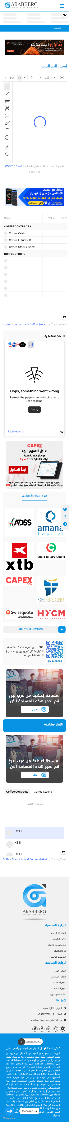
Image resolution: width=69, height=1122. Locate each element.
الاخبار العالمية (59, 939)
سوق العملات (59, 983)
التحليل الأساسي (58, 977)
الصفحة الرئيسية (58, 933)
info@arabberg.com (46, 1020)
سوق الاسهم (60, 989)
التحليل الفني (60, 971)
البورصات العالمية (58, 957)
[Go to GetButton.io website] (9, 1118)
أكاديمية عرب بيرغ (58, 995)
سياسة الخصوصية (33, 1042)
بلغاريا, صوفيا (52, 1008)
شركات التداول (59, 951)
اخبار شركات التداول (57, 945)
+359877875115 (50, 1014)
